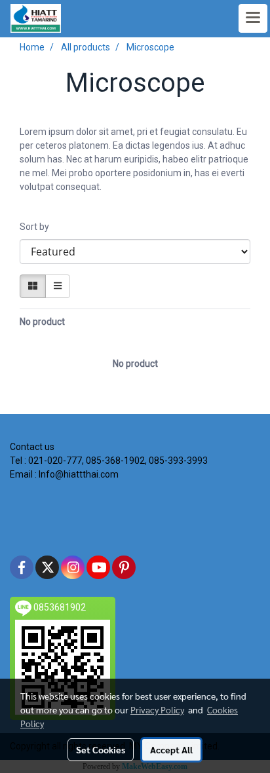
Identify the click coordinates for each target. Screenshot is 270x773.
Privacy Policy (157, 709)
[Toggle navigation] (253, 18)
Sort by (37, 226)
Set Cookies (100, 749)
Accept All (171, 749)
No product (42, 321)
